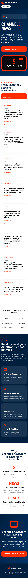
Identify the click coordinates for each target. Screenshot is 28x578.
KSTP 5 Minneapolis (7, 323)
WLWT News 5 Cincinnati (21, 317)
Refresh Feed (6, 97)
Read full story (7, 121)
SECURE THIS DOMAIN (12, 49)
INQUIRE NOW (6, 6)
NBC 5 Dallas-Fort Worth (21, 324)
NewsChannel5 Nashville (7, 317)
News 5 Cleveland (21, 321)
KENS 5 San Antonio (7, 321)
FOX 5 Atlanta (21, 327)
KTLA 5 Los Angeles (7, 327)
